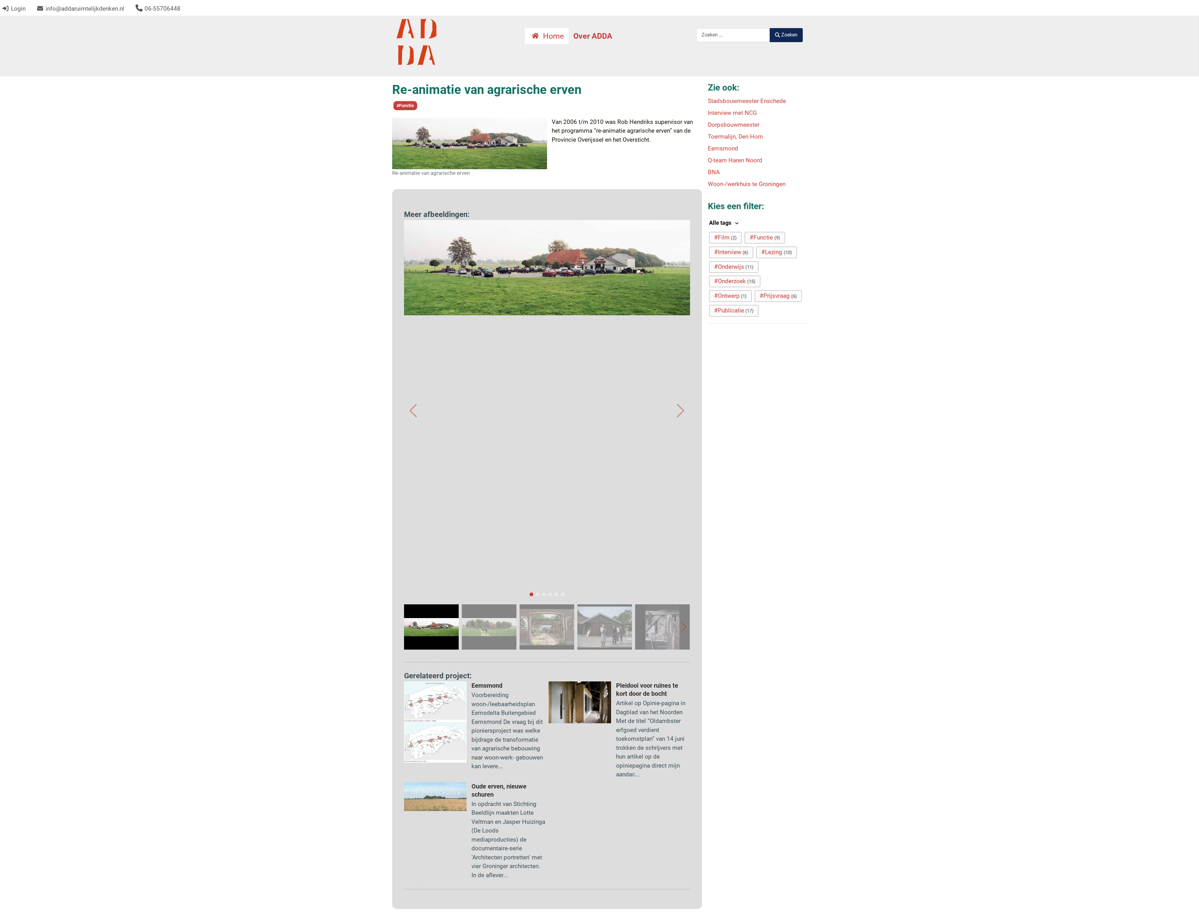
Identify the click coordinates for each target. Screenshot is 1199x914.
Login (18, 8)
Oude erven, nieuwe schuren (498, 790)
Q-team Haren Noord (735, 160)
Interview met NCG (732, 112)
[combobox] (733, 35)
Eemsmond (486, 685)
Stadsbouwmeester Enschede (747, 101)
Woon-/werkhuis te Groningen (747, 184)
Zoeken (789, 35)
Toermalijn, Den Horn (735, 136)
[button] (413, 410)
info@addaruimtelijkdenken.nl (85, 8)
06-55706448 (162, 8)
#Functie (405, 105)
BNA (714, 172)
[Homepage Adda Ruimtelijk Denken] (417, 41)
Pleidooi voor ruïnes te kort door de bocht (647, 689)
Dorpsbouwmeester (733, 124)
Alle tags (721, 223)
